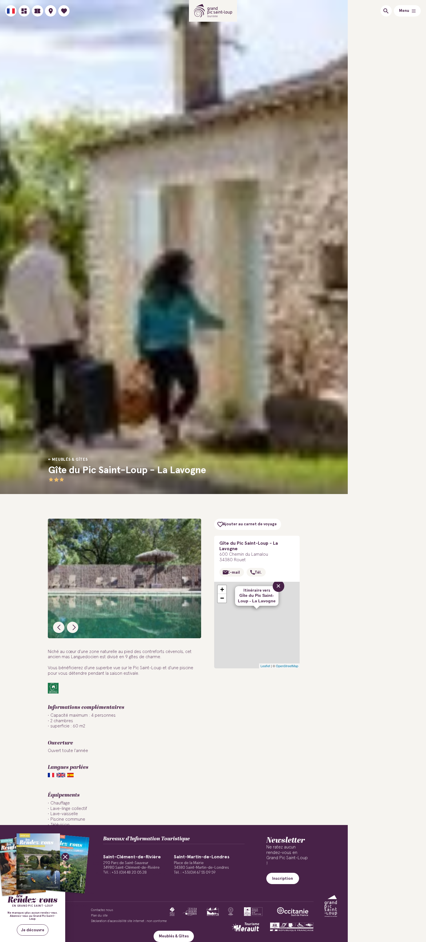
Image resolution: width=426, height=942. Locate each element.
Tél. (258, 572)
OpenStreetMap (287, 665)
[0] (64, 11)
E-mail (233, 572)
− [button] (222, 598)
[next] (72, 627)
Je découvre (32, 930)
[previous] (58, 627)
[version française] (11, 11)
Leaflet (265, 665)
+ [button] (222, 589)
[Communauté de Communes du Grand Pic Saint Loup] (331, 906)
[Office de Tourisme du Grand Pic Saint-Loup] (213, 11)
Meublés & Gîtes (70, 460)
